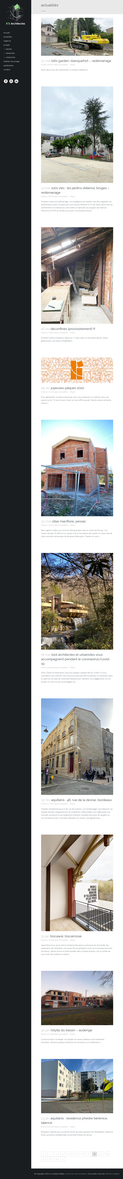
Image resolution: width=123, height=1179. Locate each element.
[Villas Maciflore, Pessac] (77, 468)
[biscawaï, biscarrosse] (77, 883)
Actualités (63, 64)
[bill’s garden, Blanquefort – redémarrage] (77, 37)
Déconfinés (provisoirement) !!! (72, 329)
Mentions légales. (113, 1173)
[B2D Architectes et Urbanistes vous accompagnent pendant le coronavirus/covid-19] (77, 601)
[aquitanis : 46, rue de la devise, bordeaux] (77, 746)
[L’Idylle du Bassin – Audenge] (77, 998)
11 (43, 1159)
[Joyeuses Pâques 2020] (77, 370)
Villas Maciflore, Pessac (69, 521)
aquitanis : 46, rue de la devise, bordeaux (81, 800)
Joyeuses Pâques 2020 (67, 388)
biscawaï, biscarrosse (66, 936)
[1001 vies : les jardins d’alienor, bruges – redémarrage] (77, 134)
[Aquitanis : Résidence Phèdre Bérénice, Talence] (77, 1086)
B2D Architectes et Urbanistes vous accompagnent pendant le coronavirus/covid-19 (75, 659)
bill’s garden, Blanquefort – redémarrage (81, 61)
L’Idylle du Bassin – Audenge (71, 1030)
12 (50, 1159)
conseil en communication (76, 1173)
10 (107, 1154)
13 (56, 1159)
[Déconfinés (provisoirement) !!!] (77, 275)
